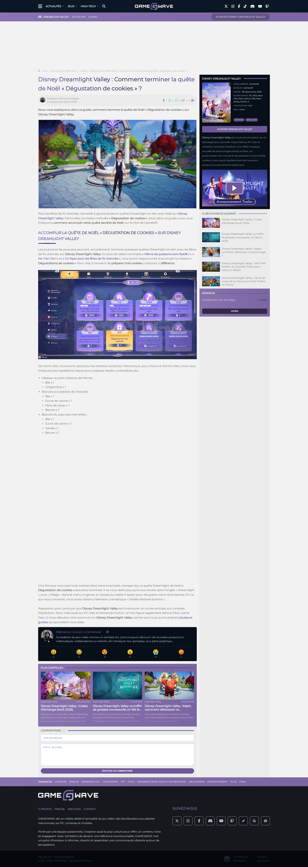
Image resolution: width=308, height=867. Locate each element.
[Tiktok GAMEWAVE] (245, 6)
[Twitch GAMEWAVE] (267, 6)
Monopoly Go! (90, 781)
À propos (45, 809)
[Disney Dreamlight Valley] (216, 102)
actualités (79, 17)
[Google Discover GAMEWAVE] (254, 820)
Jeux (71, 6)
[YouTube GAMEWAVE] (260, 6)
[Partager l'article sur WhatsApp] (176, 100)
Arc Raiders (196, 781)
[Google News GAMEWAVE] (265, 820)
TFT (123, 781)
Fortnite (60, 781)
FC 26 (233, 781)
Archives (74, 809)
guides (93, 17)
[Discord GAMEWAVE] (252, 6)
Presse (60, 809)
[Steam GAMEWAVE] (243, 820)
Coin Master (110, 781)
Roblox (74, 781)
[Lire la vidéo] (234, 188)
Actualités (53, 6)
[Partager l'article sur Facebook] (164, 100)
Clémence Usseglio (68, 98)
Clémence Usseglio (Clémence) (78, 632)
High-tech (88, 6)
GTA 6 (131, 781)
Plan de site (45, 856)
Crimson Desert (217, 781)
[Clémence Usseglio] (43, 100)
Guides (83, 71)
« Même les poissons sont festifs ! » (166, 254)
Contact (90, 809)
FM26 (242, 781)
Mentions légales (64, 856)
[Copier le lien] (183, 100)
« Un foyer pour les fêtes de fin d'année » (91, 258)
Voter (234, 311)
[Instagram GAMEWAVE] (232, 6)
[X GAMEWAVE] (226, 6)
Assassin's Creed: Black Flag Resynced (161, 781)
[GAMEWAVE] (154, 6)
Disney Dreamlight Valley (63, 71)
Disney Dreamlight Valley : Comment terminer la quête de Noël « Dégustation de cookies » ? (139, 71)
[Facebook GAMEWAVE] (239, 6)
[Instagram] (107, 632)
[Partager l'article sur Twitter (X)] (169, 100)
